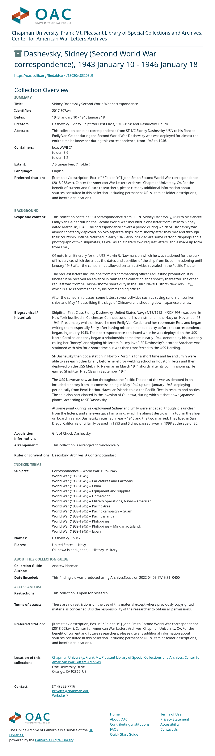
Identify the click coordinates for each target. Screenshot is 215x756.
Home (115, 714)
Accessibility (170, 724)
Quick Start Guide (124, 734)
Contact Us (169, 729)
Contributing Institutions (129, 724)
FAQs (114, 729)
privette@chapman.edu (70, 691)
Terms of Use (170, 714)
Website (58, 695)
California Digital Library (54, 740)
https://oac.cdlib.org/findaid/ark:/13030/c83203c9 (53, 75)
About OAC (118, 719)
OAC (42, 16)
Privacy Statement (174, 719)
